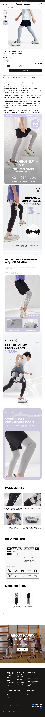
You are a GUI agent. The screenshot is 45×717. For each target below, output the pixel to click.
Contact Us (9, 677)
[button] (22, 649)
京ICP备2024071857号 (14, 705)
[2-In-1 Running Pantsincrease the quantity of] (7, 70)
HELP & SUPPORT (21, 672)
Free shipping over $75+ (23, 1)
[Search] (6, 4)
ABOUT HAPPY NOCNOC (10, 673)
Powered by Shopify (16, 711)
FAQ (17, 686)
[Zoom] (42, 12)
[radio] (4, 60)
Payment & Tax (20, 684)
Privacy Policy (9, 684)
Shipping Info (19, 674)
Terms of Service (10, 682)
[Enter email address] (24, 697)
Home (4, 7)
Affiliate (8, 678)
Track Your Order (20, 682)
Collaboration (9, 680)
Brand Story (9, 675)
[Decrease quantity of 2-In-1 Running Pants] (4, 70)
